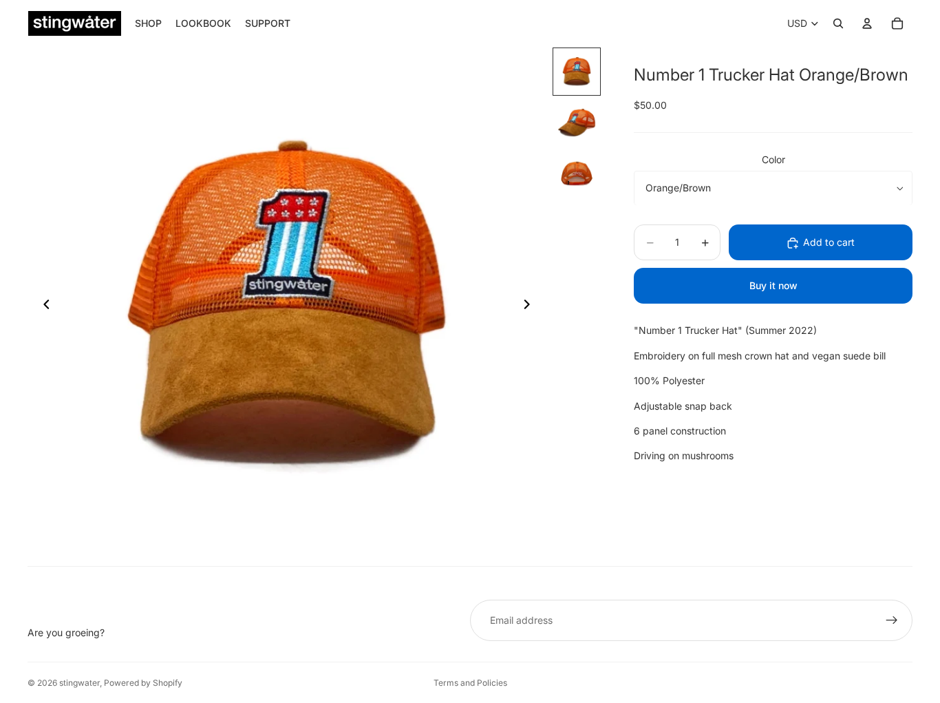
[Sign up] (891, 620)
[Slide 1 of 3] (576, 71)
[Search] (838, 23)
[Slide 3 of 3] (576, 173)
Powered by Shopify (143, 683)
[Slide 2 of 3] (576, 122)
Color (773, 159)
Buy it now (773, 286)
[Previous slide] (43, 306)
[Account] (867, 23)
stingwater (79, 683)
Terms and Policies (470, 683)
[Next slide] (530, 306)
